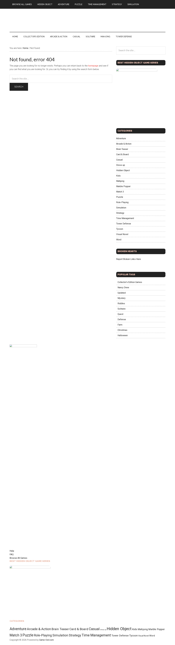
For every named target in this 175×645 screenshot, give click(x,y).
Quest (120, 314)
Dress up (120, 165)
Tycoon (119, 229)
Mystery (122, 298)
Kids (118, 175)
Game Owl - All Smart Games (36, 20)
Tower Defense (123, 223)
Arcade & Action (123, 143)
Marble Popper (123, 186)
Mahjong (120, 181)
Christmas (122, 330)
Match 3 (120, 191)
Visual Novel (122, 234)
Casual (119, 159)
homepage (93, 65)
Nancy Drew (123, 287)
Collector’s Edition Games (130, 282)
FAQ (12, 554)
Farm (120, 324)
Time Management (125, 218)
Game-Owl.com (46, 640)
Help (12, 551)
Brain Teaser (122, 149)
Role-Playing (122, 202)
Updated (122, 293)
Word (118, 239)
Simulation (121, 207)
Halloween (123, 335)
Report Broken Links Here (128, 259)
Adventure (121, 138)
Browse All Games (18, 558)
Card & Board (122, 154)
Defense (122, 319)
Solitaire (122, 308)
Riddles (121, 303)
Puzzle (119, 197)
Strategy (120, 213)
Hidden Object (123, 170)
